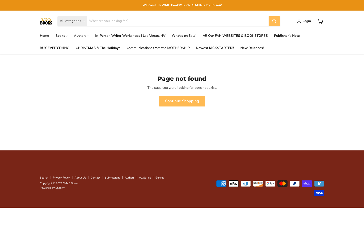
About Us (80, 178)
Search (44, 178)
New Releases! (252, 48)
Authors (80, 35)
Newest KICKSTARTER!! (215, 48)
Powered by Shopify (52, 188)
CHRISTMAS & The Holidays (98, 48)
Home (44, 35)
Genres (159, 178)
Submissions (112, 178)
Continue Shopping (182, 101)
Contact (95, 178)
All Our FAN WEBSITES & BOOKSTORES (235, 35)
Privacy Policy (61, 178)
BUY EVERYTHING (54, 48)
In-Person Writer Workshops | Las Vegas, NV (130, 35)
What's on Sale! (184, 35)
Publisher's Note (287, 35)
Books (60, 35)
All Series (145, 178)
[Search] (274, 21)
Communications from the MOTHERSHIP (158, 48)
